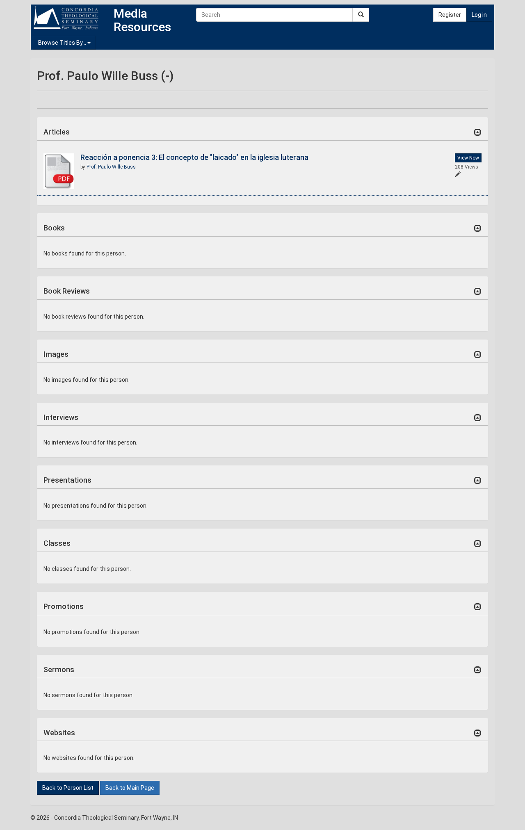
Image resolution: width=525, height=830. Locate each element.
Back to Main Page (129, 787)
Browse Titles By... (62, 42)
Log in (479, 14)
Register (449, 14)
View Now (468, 158)
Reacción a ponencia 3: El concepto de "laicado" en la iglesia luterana (194, 157)
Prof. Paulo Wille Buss (111, 167)
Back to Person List (68, 787)
